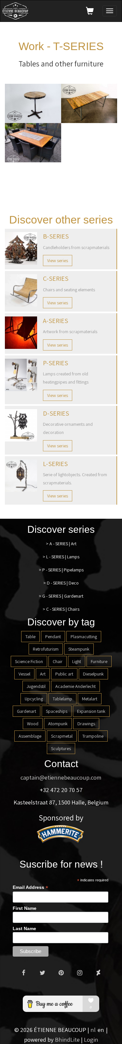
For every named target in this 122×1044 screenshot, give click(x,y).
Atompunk (58, 724)
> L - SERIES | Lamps (61, 557)
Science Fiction (29, 661)
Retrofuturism (46, 649)
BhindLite (67, 1039)
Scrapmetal (62, 736)
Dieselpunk (93, 674)
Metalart (89, 699)
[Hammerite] (61, 833)
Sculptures (61, 748)
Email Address (30, 887)
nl (93, 1030)
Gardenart (26, 711)
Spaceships (56, 711)
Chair (57, 661)
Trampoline (92, 736)
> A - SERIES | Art (61, 544)
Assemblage (30, 736)
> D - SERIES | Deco (61, 583)
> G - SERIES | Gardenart (61, 596)
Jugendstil (36, 686)
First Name (24, 908)
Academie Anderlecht (75, 686)
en (101, 1030)
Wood (32, 724)
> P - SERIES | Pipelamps (61, 570)
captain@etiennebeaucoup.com (61, 777)
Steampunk (78, 649)
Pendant (53, 636)
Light (76, 661)
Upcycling (34, 699)
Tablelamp (62, 699)
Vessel (24, 674)
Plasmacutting (84, 636)
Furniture (99, 661)
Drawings (86, 724)
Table (30, 636)
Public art (64, 674)
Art (43, 674)
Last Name (24, 928)
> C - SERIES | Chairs (61, 609)
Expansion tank (91, 711)
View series (57, 260)
